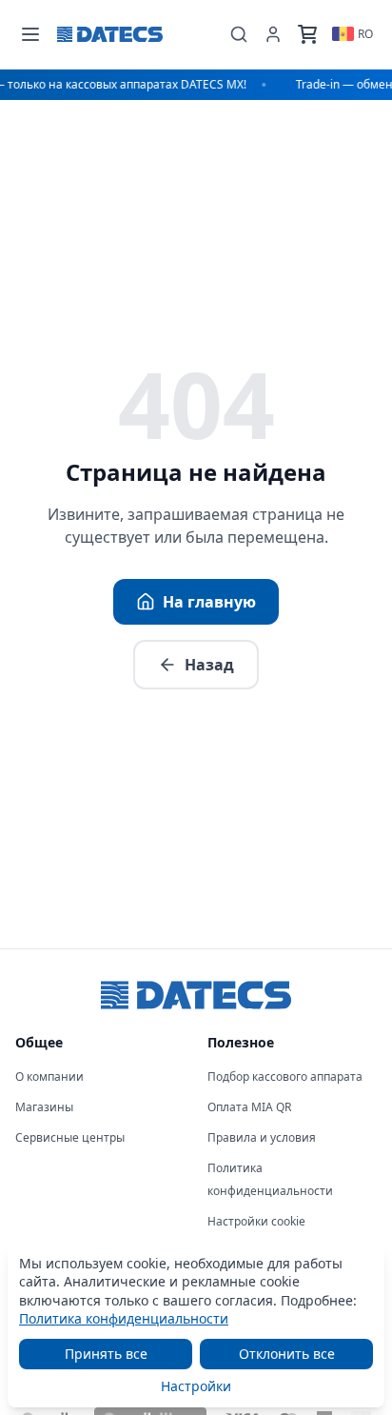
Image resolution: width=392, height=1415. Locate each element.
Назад (209, 664)
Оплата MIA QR (249, 1107)
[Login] (273, 34)
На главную (209, 601)
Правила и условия (261, 1137)
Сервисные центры (70, 1137)
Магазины (44, 1107)
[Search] (239, 34)
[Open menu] (30, 34)
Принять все (106, 1354)
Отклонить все (287, 1354)
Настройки (196, 1386)
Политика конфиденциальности (123, 1318)
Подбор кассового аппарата (285, 1076)
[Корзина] (307, 34)
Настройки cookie (256, 1221)
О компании (49, 1076)
